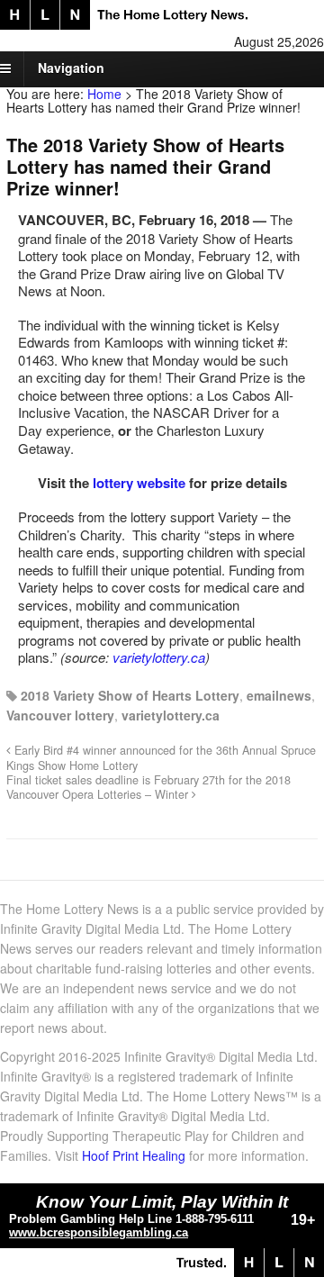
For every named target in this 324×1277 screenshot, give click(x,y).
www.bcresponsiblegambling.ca (98, 1232)
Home (104, 94)
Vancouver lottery (60, 715)
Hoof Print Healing (133, 1155)
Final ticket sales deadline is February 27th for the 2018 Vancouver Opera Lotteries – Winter (148, 787)
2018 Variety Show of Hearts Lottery (130, 695)
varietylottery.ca (158, 657)
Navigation (71, 68)
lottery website (139, 483)
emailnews (279, 695)
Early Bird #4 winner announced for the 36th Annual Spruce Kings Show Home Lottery (161, 757)
